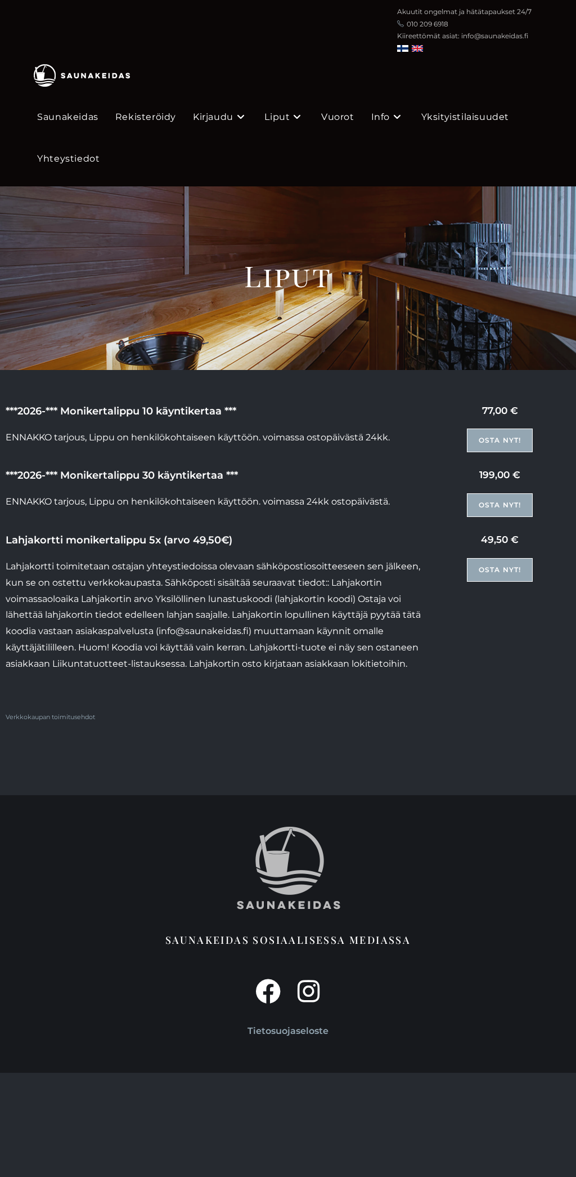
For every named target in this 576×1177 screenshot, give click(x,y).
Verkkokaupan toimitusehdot (50, 717)
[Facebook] (268, 991)
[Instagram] (308, 991)
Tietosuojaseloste (288, 1031)
